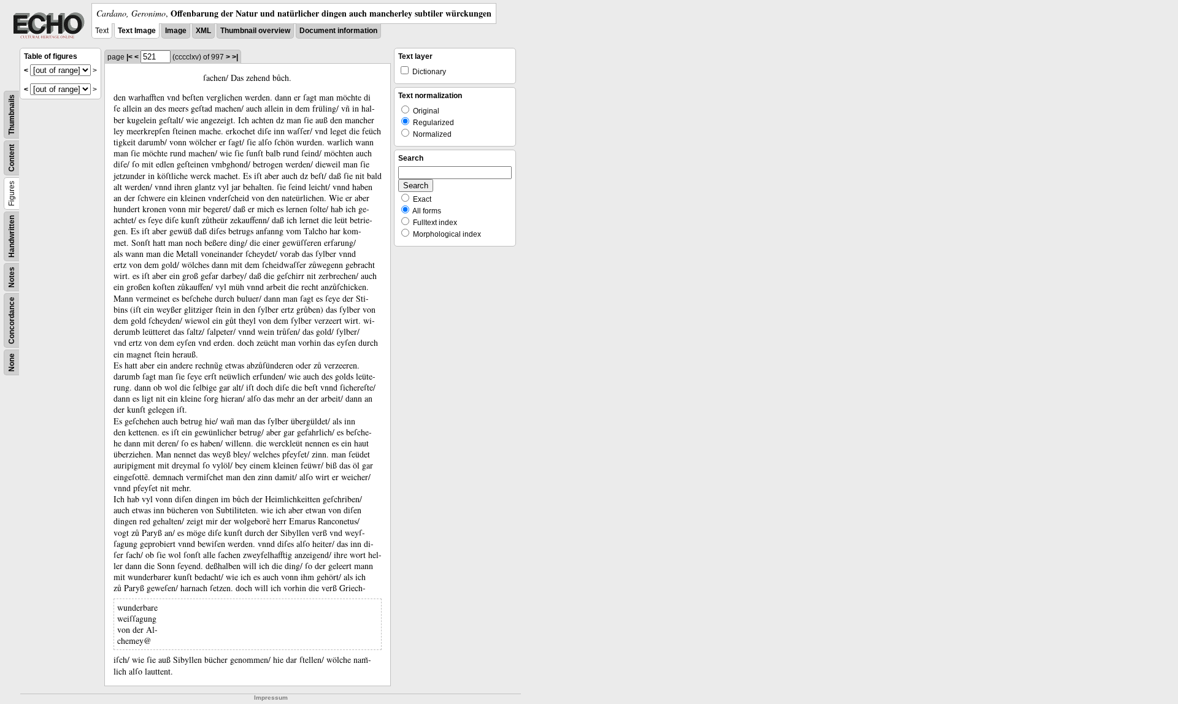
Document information (338, 30)
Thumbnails (11, 114)
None (11, 362)
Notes (11, 277)
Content (11, 158)
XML (203, 30)
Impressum (271, 697)
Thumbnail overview (255, 30)
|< (129, 57)
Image (176, 30)
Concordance (11, 320)
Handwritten (11, 236)
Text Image (137, 30)
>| (235, 57)
